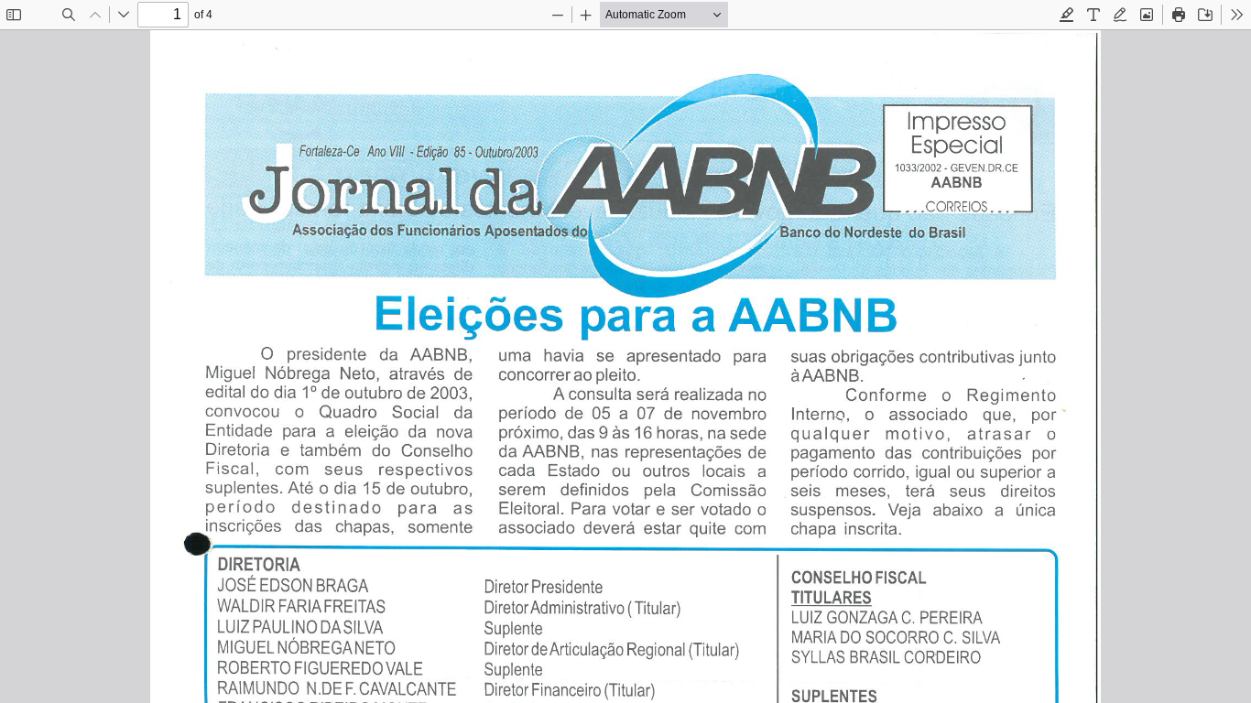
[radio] (1067, 14)
